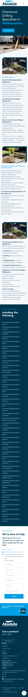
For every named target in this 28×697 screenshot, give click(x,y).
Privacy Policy (7, 689)
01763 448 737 (13, 662)
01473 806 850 (10, 664)
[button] (24, 693)
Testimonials (5, 646)
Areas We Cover (6, 648)
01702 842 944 (8, 549)
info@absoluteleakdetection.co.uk (13, 552)
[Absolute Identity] (9, 0)
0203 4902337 (10, 665)
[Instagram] (2, 676)
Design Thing (14, 692)
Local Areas (21, 687)
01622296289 (8, 660)
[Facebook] (5, 676)
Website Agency (6, 692)
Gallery (4, 651)
